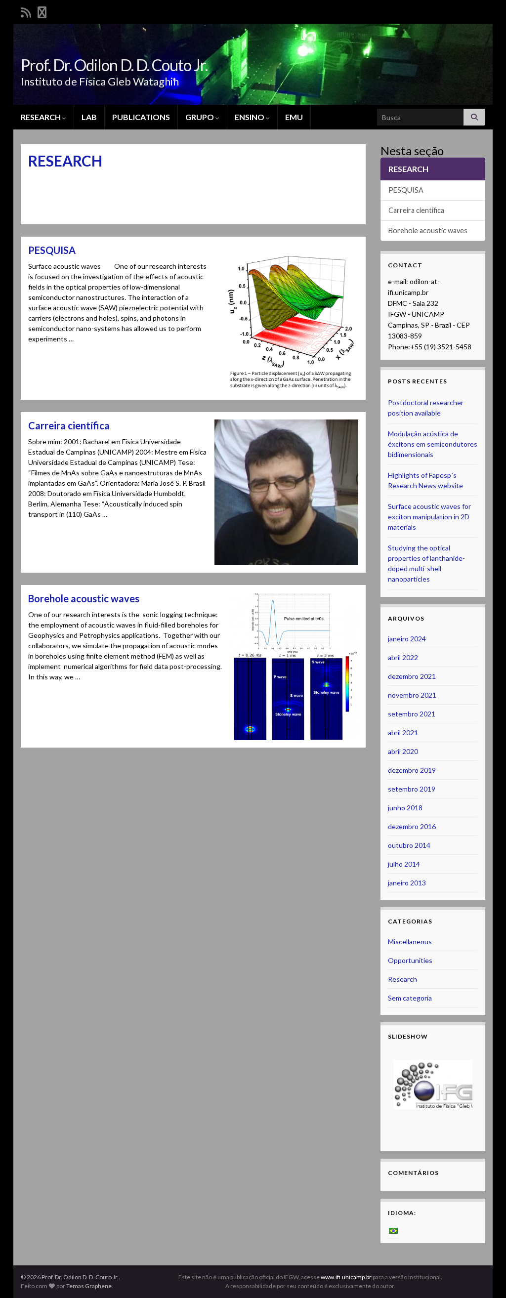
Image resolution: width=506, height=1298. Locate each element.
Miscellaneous (410, 941)
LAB (89, 117)
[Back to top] (483, 1275)
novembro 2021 (412, 695)
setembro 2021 (411, 714)
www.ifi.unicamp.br (346, 1277)
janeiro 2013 (407, 883)
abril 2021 (403, 732)
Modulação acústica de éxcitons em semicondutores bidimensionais (432, 444)
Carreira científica (69, 425)
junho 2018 (405, 807)
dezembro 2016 (412, 826)
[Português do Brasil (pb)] (393, 1230)
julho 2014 (404, 864)
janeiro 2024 (407, 638)
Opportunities (410, 960)
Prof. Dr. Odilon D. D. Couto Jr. (114, 65)
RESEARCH (41, 117)
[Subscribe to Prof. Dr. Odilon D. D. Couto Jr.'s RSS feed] (26, 10)
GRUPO (200, 117)
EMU (294, 117)
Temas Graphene (89, 1286)
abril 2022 (403, 657)
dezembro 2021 (412, 676)
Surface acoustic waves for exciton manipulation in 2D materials (429, 516)
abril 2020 (403, 751)
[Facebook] (42, 10)
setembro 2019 (411, 789)
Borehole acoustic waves (83, 598)
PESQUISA (52, 250)
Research (402, 979)
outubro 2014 (409, 845)
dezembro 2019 (412, 770)
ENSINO (250, 117)
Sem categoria (410, 998)
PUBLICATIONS (141, 117)
